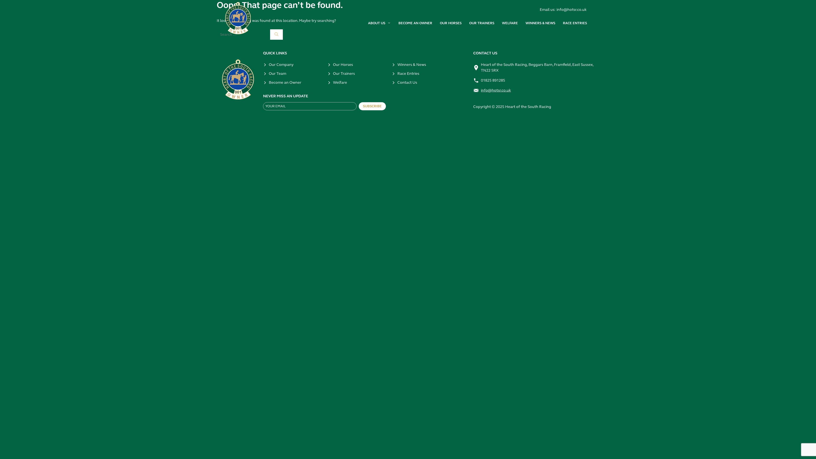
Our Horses (343, 64)
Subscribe (372, 106)
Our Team (277, 73)
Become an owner (415, 23)
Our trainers (481, 23)
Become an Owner (285, 82)
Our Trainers (344, 73)
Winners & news (540, 23)
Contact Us (407, 82)
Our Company (281, 64)
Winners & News (411, 64)
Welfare (510, 23)
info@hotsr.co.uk (571, 9)
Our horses (451, 23)
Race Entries (575, 23)
